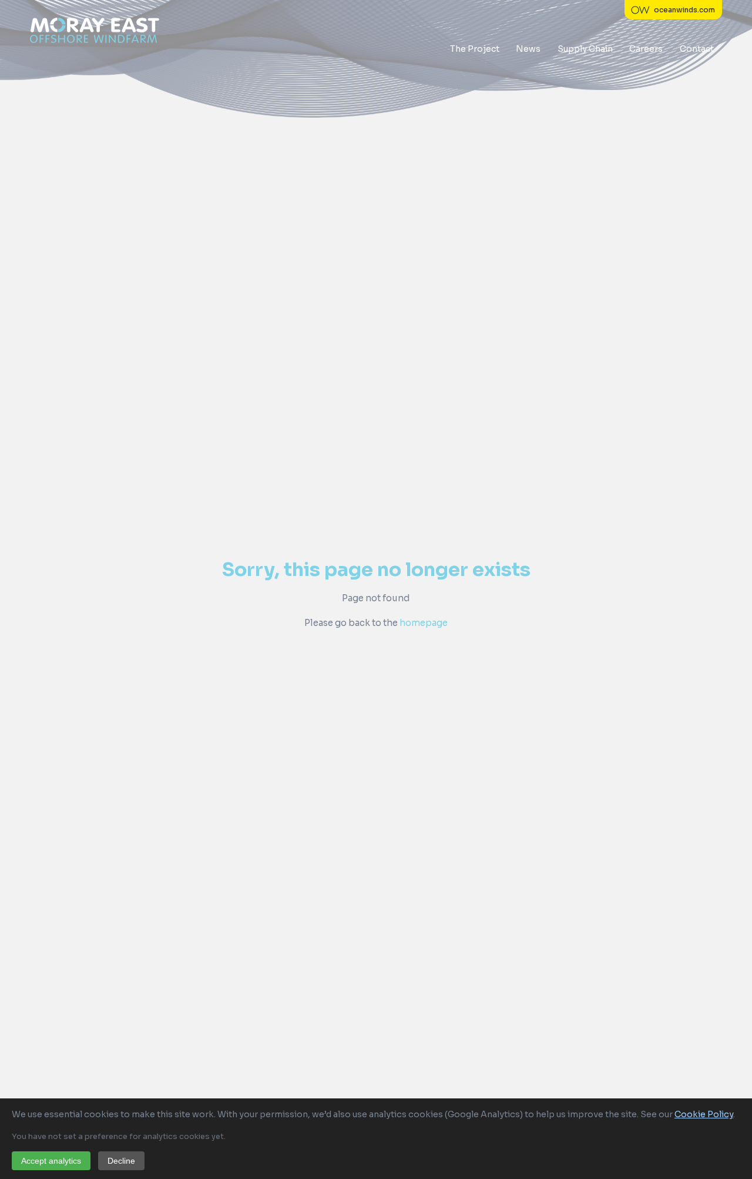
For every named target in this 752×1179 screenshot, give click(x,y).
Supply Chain (585, 49)
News (528, 49)
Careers (646, 49)
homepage (424, 622)
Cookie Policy (703, 1114)
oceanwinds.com (684, 9)
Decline (121, 1160)
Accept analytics (51, 1160)
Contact (697, 49)
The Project (474, 49)
